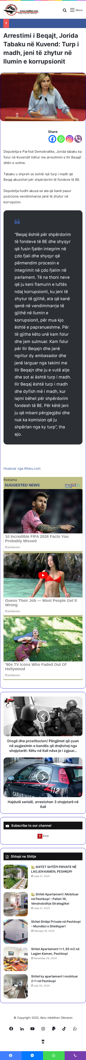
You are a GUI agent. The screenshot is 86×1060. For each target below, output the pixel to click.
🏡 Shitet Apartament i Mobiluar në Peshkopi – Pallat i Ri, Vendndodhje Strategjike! (55, 898)
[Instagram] (69, 139)
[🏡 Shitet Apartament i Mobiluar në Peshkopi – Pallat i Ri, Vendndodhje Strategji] (16, 904)
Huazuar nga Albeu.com (22, 468)
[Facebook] (52, 139)
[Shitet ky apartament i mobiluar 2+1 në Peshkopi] (16, 986)
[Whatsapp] (61, 139)
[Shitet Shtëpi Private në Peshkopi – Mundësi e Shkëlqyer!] (16, 931)
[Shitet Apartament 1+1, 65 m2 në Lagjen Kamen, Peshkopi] (16, 959)
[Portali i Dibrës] (21, 10)
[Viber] (78, 139)
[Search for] (64, 12)
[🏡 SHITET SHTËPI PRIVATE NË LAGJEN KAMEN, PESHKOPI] (16, 877)
